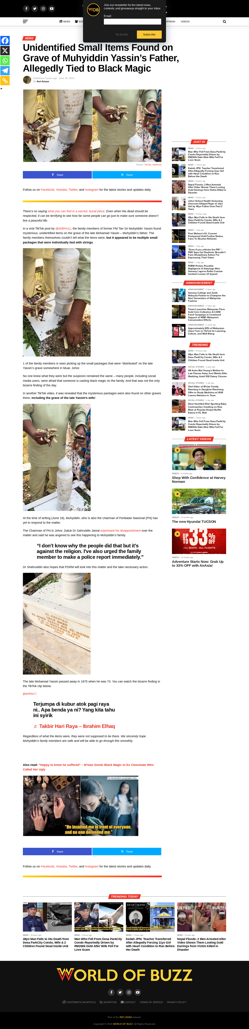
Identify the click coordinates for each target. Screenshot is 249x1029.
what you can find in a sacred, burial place (76, 211)
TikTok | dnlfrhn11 (153, 164)
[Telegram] (5, 70)
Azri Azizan (43, 81)
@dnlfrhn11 (63, 228)
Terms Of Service (151, 1002)
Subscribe (149, 34)
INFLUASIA (126, 1017)
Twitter (73, 189)
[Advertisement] (199, 113)
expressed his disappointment (120, 530)
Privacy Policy (176, 1002)
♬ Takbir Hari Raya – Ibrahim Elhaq (74, 726)
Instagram (92, 189)
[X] (5, 50)
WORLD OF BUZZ (123, 1024)
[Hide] (1, 88)
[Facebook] (5, 40)
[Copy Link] (5, 80)
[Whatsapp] (5, 60)
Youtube (61, 189)
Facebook (47, 189)
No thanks (122, 34)
